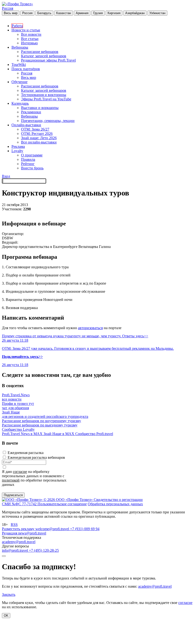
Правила (28, 159)
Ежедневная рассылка (26, 453)
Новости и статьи (25, 30)
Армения (82, 13)
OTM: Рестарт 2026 (37, 134)
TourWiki (18, 65)
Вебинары (19, 47)
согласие (20, 472)
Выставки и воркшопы (40, 108)
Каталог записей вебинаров (43, 56)
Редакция (10, 533)
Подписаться (13, 495)
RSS (14, 524)
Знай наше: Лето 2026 (39, 138)
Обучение (19, 82)
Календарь (20, 103)
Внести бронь (32, 168)
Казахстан (63, 13)
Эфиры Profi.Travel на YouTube (46, 99)
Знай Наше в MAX (59, 434)
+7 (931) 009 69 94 (84, 529)
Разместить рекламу (18, 529)
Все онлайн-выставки (39, 142)
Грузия (98, 13)
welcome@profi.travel (52, 529)
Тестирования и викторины (43, 95)
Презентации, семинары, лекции (48, 121)
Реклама (18, 146)
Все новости (31, 34)
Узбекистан (157, 13)
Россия (7, 8)
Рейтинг (28, 164)
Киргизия (114, 13)
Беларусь (44, 13)
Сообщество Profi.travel (94, 434)
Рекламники (31, 112)
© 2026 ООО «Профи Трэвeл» (69, 500)
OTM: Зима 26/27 (35, 129)
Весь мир (10, 13)
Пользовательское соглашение (62, 504)
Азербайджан (135, 13)
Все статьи (29, 39)
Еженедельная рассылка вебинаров (36, 457)
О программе (32, 155)
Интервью (29, 43)
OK (6, 615)
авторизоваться (90, 328)
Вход (6, 176)
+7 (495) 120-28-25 (44, 550)
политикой (11, 480)
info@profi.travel (15, 550)
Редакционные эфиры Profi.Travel (48, 60)
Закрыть (8, 594)
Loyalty (17, 151)
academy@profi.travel (18, 542)
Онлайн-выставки (26, 125)
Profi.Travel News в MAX (23, 434)
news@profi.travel (32, 533)
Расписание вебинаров (39, 52)
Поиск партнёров (25, 69)
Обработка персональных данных (115, 504)
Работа (17, 26)
